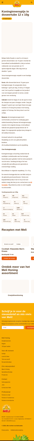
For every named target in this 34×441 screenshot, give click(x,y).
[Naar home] (17, 3)
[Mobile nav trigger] (2, 2)
